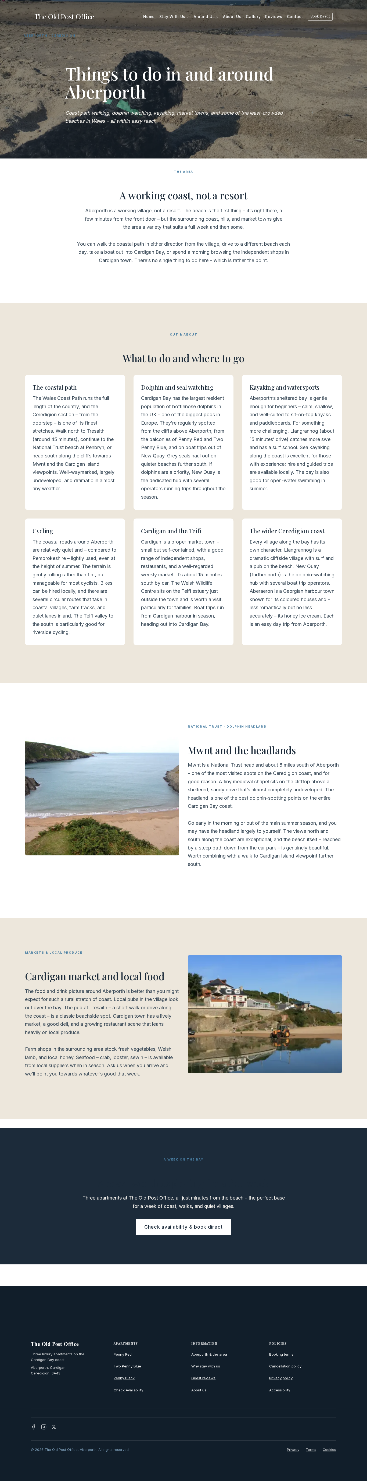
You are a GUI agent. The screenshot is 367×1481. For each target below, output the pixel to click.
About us (198, 1390)
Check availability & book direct (183, 1227)
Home (149, 16)
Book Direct (320, 16)
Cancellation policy (285, 1366)
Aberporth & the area (209, 1354)
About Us (232, 16)
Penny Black (124, 1378)
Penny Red (123, 1354)
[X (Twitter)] (53, 1427)
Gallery (253, 16)
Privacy (293, 1450)
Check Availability (128, 1390)
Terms (311, 1450)
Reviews (273, 16)
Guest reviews (203, 1378)
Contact (295, 16)
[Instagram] (43, 1427)
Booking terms (281, 1354)
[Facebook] (33, 1427)
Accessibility (279, 1390)
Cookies (329, 1450)
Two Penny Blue (127, 1366)
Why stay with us (205, 1366)
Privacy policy (281, 1378)
